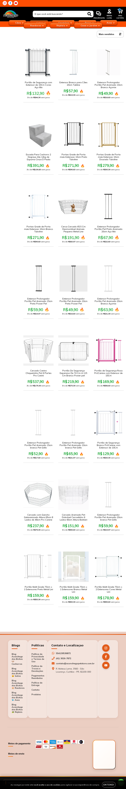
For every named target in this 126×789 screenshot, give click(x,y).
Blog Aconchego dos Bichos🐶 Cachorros (17, 659)
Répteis (61, 25)
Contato (35, 690)
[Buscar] (89, 14)
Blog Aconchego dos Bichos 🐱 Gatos (17, 672)
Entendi (108, 784)
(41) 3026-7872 (63, 658)
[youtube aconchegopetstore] (16, 3)
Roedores (36, 25)
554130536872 (63, 653)
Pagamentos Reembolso (38, 676)
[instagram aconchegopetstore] (5, 3)
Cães (18, 23)
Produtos (36, 694)
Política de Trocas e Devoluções (37, 668)
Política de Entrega (37, 683)
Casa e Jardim (89, 25)
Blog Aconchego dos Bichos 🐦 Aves (17, 696)
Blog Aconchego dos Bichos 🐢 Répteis (17, 708)
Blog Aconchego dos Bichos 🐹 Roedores (18, 684)
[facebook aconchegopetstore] (10, 3)
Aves (110, 23)
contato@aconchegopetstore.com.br (75, 663)
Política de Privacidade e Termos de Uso (38, 658)
